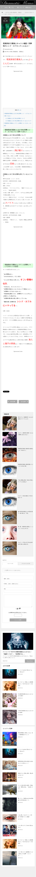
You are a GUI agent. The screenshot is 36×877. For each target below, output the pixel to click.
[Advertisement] (18, 90)
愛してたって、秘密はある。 (24, 7)
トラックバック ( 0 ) (26, 563)
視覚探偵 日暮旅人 (17, 12)
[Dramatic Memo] (18, 3)
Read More (30, 661)
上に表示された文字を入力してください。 (18, 612)
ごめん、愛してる (9, 7)
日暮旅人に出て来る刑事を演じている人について (18, 120)
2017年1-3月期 (8, 12)
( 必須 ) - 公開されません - (11, 583)
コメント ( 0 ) (10, 563)
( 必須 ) (7, 578)
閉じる (19, 110)
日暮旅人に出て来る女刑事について (15, 118)
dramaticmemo (8, 49)
